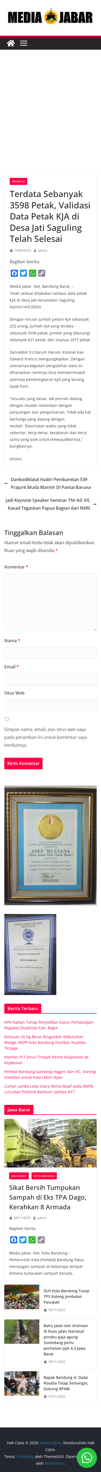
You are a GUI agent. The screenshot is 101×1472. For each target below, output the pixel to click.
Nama (12, 641)
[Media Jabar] (10, 43)
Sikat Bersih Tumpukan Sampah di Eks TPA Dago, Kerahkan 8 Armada (47, 1197)
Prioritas (18, 181)
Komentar (16, 567)
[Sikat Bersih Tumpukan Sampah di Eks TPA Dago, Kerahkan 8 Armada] (50, 1143)
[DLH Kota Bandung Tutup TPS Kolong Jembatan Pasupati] (21, 1300)
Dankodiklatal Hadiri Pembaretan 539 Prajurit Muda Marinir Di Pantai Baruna (51, 483)
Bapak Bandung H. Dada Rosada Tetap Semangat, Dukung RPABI (66, 1383)
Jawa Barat (19, 1176)
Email (11, 667)
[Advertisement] (50, 119)
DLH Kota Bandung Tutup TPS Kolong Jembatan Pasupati (66, 1296)
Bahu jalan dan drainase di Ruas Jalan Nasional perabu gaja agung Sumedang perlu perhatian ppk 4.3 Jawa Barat (66, 1339)
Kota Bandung (44, 1176)
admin (42, 250)
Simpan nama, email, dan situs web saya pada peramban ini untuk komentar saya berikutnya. (45, 737)
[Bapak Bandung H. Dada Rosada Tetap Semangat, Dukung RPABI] (21, 1387)
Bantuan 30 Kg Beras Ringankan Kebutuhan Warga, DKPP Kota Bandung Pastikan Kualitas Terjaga (45, 1042)
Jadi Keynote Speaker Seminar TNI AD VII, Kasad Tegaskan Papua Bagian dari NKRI (48, 504)
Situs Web (14, 693)
